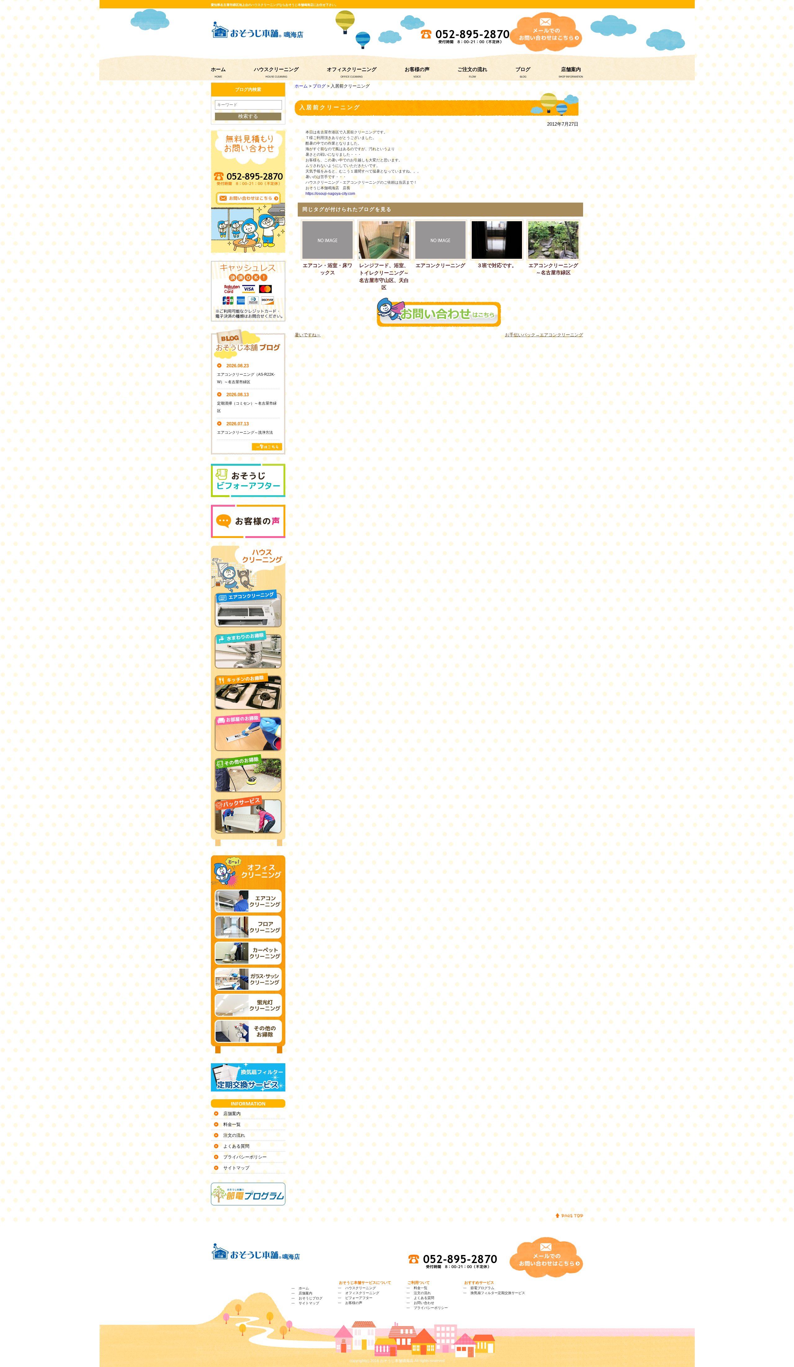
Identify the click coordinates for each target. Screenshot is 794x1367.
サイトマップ (236, 1167)
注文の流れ (234, 1135)
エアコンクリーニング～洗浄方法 (245, 432)
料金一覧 (232, 1124)
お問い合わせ (424, 1303)
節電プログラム (482, 1288)
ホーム (218, 69)
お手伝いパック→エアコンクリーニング (544, 334)
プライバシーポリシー (245, 1156)
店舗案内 (571, 69)
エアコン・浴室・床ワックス (327, 269)
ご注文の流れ (472, 69)
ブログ (522, 69)
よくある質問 (236, 1146)
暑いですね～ (308, 334)
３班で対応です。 (497, 265)
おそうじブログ (311, 1298)
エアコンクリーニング (440, 265)
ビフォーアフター (358, 1298)
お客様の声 (417, 69)
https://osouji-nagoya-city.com (330, 193)
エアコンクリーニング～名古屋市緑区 (553, 269)
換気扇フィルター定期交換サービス (498, 1293)
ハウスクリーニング (276, 69)
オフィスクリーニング (352, 69)
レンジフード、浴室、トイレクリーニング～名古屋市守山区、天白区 (384, 276)
